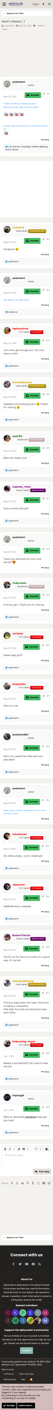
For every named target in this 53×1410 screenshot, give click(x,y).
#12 (47, 746)
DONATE (26, 1350)
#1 (48, 93)
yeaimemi (9, 25)
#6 (47, 448)
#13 (47, 800)
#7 (47, 498)
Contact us (9, 1374)
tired (5, 29)
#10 (47, 645)
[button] (5, 1149)
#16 (47, 947)
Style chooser (7, 1369)
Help (23, 1379)
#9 (47, 594)
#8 (47, 549)
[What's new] (43, 4)
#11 (47, 695)
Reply (46, 139)
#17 (47, 992)
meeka (41, 25)
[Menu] (4, 4)
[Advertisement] (26, 54)
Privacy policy (10, 1379)
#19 (47, 1107)
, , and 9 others (26, 148)
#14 (47, 845)
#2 (47, 239)
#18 (47, 1053)
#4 (47, 340)
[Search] (49, 4)
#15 (47, 896)
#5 (47, 394)
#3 (47, 289)
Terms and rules (26, 1374)
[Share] (44, 94)
